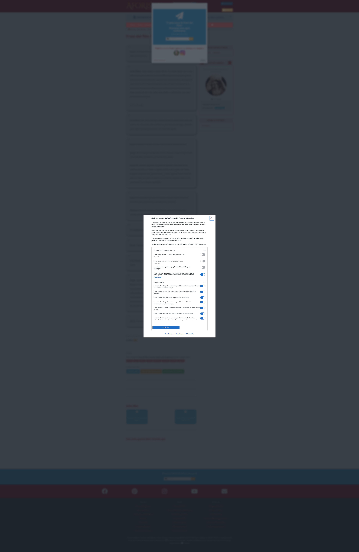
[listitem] (179, 250)
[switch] (202, 254)
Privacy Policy (190, 334)
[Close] (212, 218)
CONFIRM (166, 327)
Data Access (179, 334)
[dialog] (179, 276)
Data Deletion (169, 334)
